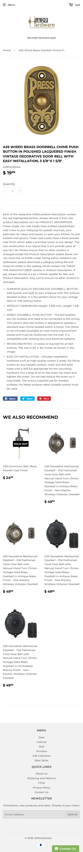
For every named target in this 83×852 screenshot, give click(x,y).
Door (41, 737)
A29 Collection (41, 755)
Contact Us (41, 792)
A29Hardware (43, 838)
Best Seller (41, 760)
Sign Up (73, 814)
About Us (41, 773)
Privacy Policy (41, 787)
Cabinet (41, 741)
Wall (41, 746)
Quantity (9, 184)
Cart (77, 4)
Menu (11, 4)
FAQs (41, 782)
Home (7, 50)
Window (41, 751)
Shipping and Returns (41, 778)
